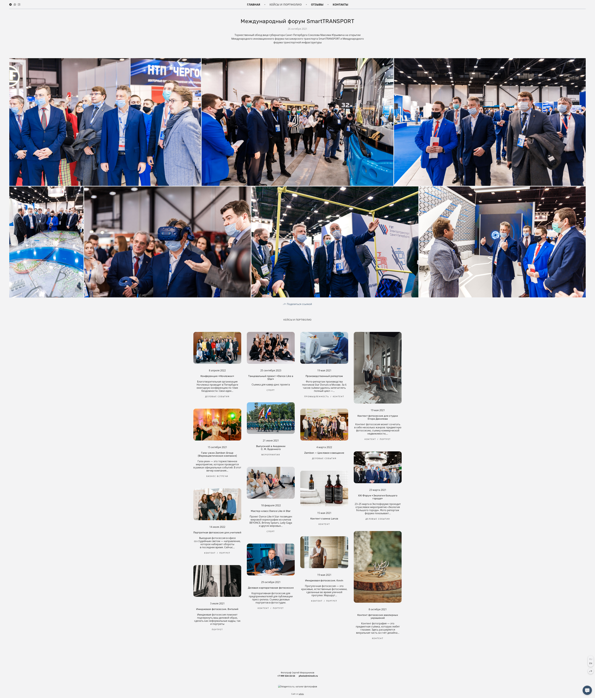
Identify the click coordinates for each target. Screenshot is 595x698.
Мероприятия (270, 454)
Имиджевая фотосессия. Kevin (324, 580)
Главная (253, 4)
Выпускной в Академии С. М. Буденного (270, 448)
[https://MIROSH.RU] (19, 4)
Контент (338, 396)
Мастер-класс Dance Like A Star (271, 511)
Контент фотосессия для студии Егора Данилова (377, 417)
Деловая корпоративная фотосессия (271, 587)
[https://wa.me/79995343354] (15, 4)
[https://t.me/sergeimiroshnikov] (10, 4)
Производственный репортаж (324, 376)
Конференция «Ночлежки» (217, 376)
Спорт (271, 390)
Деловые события (217, 396)
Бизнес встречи (217, 476)
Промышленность (316, 396)
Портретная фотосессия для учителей (217, 532)
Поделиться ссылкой (299, 304)
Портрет (385, 439)
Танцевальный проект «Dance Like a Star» (270, 377)
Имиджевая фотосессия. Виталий (217, 609)
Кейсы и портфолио (285, 4)
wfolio (301, 694)
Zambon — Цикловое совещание (324, 452)
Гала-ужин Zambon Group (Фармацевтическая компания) (217, 454)
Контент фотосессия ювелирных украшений (377, 616)
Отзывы (317, 4)
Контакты (340, 4)
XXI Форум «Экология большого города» (377, 497)
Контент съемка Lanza (324, 518)
